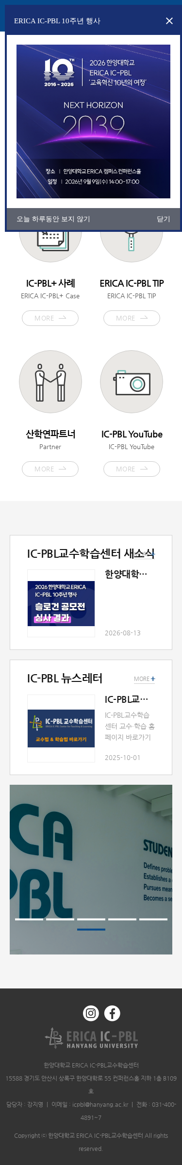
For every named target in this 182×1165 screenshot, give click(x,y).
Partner (50, 450)
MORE (144, 679)
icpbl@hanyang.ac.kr (100, 1104)
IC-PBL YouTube (131, 450)
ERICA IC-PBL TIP (131, 300)
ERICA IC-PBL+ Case (50, 300)
